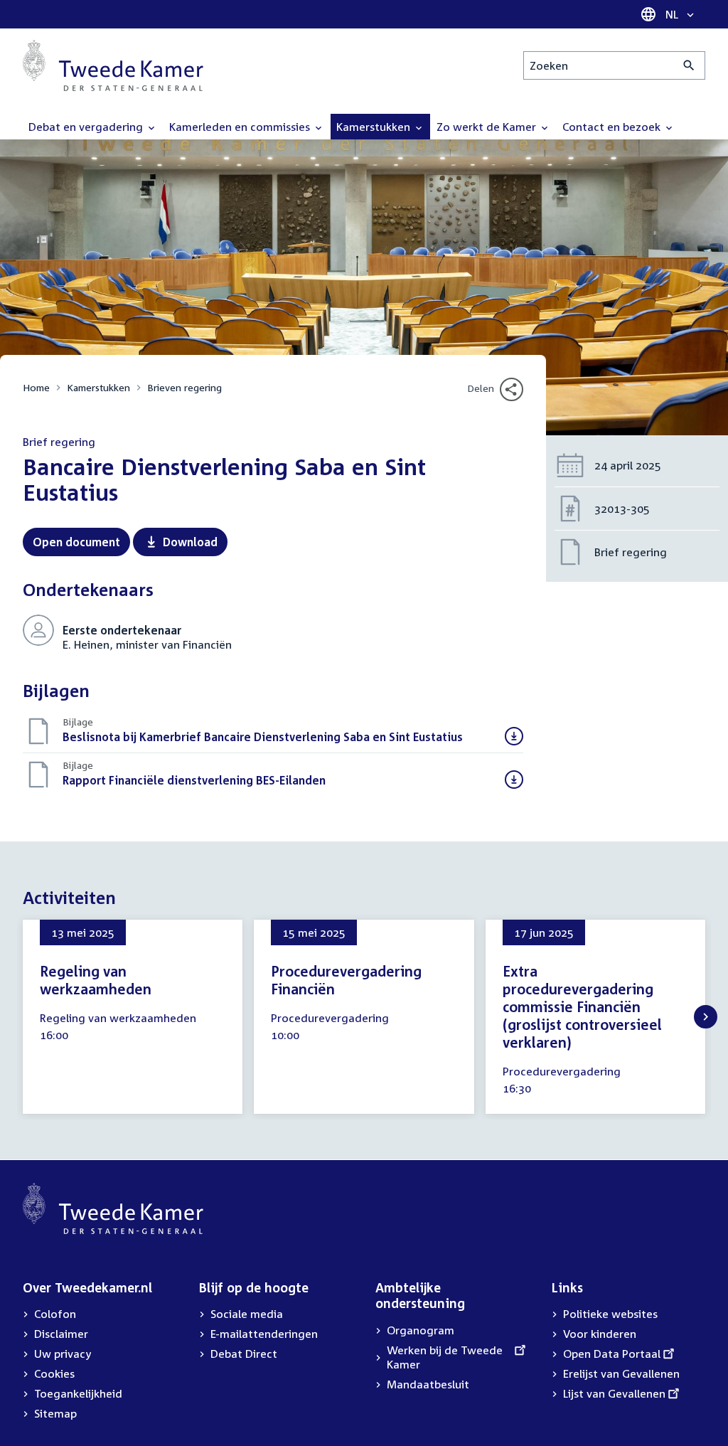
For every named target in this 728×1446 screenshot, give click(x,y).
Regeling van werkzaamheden (95, 979)
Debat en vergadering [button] (87, 126)
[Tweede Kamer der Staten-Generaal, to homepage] (113, 65)
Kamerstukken (98, 387)
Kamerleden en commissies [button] (241, 126)
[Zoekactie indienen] (689, 65)
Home (36, 387)
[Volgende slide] (705, 1016)
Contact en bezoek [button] (612, 126)
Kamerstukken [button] (374, 126)
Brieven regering (184, 387)
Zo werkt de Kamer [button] (488, 126)
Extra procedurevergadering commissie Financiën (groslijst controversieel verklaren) (582, 1006)
